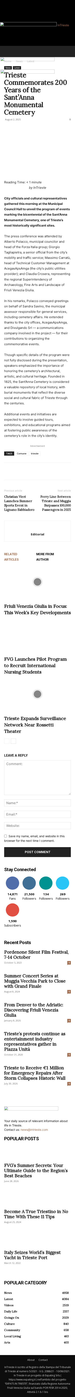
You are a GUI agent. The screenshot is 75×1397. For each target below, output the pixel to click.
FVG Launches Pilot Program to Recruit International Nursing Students (35, 665)
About (31, 1360)
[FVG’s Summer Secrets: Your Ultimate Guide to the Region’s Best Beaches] (37, 1153)
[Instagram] (8, 2)
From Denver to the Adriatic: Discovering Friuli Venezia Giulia (33, 1010)
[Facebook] (5, 2)
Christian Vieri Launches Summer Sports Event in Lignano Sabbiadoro (19, 503)
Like (12, 878)
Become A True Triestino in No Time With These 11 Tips (36, 1214)
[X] (18, 471)
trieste (35, 453)
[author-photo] (37, 527)
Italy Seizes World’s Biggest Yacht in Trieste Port (32, 1255)
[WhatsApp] (37, 471)
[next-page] (13, 741)
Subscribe (12, 904)
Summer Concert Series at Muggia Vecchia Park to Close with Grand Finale (35, 981)
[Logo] (27, 60)
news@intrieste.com (34, 1129)
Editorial (37, 534)
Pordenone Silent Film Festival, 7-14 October (36, 954)
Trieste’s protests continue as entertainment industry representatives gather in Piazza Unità (34, 1041)
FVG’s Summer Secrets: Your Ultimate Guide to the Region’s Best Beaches (36, 1170)
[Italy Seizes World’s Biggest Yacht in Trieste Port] (37, 1240)
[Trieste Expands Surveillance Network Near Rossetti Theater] (37, 694)
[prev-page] (6, 741)
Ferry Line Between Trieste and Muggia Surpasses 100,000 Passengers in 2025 (55, 503)
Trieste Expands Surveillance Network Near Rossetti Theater (35, 724)
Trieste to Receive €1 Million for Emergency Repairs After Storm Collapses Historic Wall (34, 1073)
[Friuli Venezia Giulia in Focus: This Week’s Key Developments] (37, 581)
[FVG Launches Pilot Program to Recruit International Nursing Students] (37, 634)
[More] (46, 471)
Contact (43, 1360)
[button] (7, 51)
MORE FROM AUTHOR (45, 556)
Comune (21, 453)
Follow (29, 878)
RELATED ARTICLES (11, 556)
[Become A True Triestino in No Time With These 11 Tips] (37, 1199)
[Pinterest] (27, 471)
